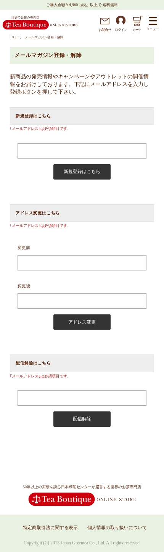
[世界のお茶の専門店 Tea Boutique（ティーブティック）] (40, 28)
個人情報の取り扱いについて (117, 527)
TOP (13, 37)
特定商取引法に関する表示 (50, 527)
